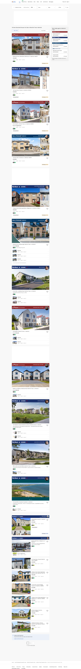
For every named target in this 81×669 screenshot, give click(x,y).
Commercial (45, 1)
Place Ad (64, 1)
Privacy (23, 666)
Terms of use (18, 666)
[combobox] (24, 7)
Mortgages (51, 1)
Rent (34, 1)
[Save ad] (47, 57)
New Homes (30, 1)
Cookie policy (28, 666)
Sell (41, 1)
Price (39, 7)
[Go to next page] (33, 643)
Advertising (60, 666)
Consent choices (34, 666)
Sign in (68, 1)
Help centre (65, 666)
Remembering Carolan (53, 666)
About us (13, 666)
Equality (40, 666)
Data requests (45, 666)
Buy (19, 1)
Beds (49, 7)
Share (38, 1)
